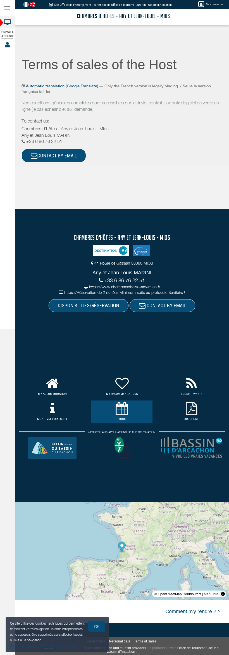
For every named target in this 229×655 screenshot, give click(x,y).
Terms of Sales (145, 641)
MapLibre (211, 593)
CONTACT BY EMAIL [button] (57, 156)
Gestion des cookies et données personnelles (42, 646)
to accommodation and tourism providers (115, 648)
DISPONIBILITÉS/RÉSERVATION (88, 305)
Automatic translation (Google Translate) (62, 86)
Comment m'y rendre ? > (193, 611)
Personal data (119, 641)
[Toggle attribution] (223, 594)
